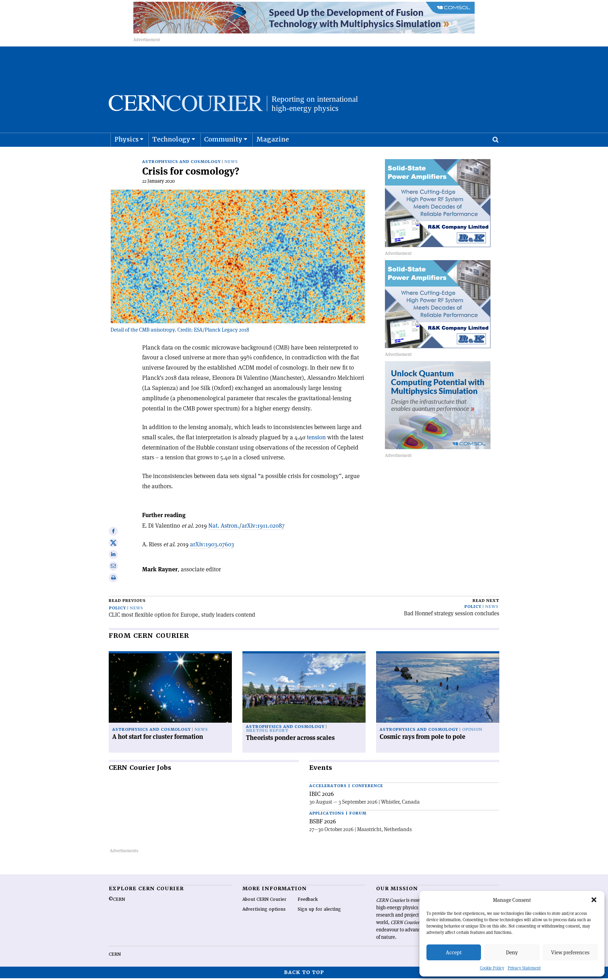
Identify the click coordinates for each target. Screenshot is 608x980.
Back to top (304, 972)
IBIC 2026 (321, 794)
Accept (454, 952)
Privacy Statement (524, 967)
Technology (171, 139)
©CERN (117, 899)
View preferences (570, 952)
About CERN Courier (264, 899)
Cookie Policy (492, 967)
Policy (117, 608)
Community (223, 139)
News (231, 161)
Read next (486, 600)
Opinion (472, 729)
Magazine (272, 139)
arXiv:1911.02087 (263, 525)
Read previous (127, 600)
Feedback (308, 899)
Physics (126, 139)
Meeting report (267, 730)
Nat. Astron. (223, 525)
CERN (115, 954)
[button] (593, 899)
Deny (512, 952)
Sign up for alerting (319, 909)
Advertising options (264, 909)
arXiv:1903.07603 (212, 544)
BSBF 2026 (322, 821)
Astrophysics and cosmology (181, 161)
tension (316, 437)
